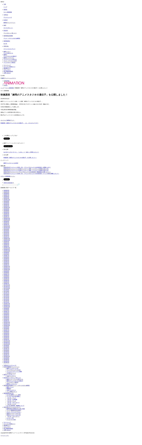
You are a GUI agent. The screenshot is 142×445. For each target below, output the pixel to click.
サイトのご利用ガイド (9, 66)
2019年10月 (7, 251)
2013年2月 (6, 362)
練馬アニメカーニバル (12, 368)
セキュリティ (7, 69)
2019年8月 (6, 254)
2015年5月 (6, 333)
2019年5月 (6, 258)
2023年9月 (6, 209)
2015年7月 (6, 330)
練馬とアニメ (10, 387)
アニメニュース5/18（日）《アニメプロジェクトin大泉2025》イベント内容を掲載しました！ (31, 173)
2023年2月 (6, 215)
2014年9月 (6, 345)
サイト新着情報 (9, 88)
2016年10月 (7, 306)
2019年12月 (7, 247)
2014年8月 (6, 347)
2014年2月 (6, 353)
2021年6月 (6, 230)
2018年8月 (6, 272)
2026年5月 (6, 190)
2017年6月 (6, 294)
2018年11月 (7, 268)
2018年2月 (6, 282)
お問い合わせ (7, 73)
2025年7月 (6, 195)
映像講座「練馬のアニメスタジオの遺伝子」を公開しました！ (20, 157)
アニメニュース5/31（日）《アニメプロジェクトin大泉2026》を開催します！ (27, 167)
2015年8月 (6, 328)
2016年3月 (6, 317)
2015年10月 (7, 325)
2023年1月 (6, 216)
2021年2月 (6, 235)
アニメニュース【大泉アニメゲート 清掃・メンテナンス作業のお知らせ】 (26, 169)
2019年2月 (6, 263)
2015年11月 (7, 323)
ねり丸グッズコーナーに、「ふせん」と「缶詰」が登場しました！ (21, 152)
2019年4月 (6, 260)
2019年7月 (6, 255)
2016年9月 (6, 308)
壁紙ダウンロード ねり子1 (13, 413)
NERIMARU (9, 393)
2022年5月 (6, 221)
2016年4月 (6, 316)
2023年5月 (6, 212)
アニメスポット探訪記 (12, 382)
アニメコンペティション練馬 (14, 371)
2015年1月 (6, 339)
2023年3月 (6, 213)
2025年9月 (6, 193)
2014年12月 (7, 341)
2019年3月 (6, 261)
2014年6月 (6, 350)
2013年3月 (6, 361)
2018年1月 (6, 283)
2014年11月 (7, 342)
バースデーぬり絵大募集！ (14, 396)
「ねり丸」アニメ (11, 398)
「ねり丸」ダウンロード (13, 402)
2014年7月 (6, 348)
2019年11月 (7, 249)
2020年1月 (6, 246)
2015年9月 (6, 327)
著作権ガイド (7, 68)
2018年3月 (6, 280)
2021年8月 (6, 229)
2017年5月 (6, 296)
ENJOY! (12, 377)
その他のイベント (11, 373)
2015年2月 (6, 337)
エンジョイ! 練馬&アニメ (8, 120)
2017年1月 (6, 302)
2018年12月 (7, 266)
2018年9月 (6, 271)
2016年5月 (6, 314)
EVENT (11, 367)
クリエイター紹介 (11, 419)
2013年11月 (7, 356)
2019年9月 (6, 252)
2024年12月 (7, 199)
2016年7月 (6, 311)
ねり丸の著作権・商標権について (15, 405)
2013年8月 (6, 358)
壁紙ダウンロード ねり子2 (13, 415)
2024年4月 (6, 204)
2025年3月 (6, 198)
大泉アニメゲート (11, 376)
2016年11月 (7, 305)
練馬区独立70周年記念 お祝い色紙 (16, 408)
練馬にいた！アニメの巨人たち (15, 379)
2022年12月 (7, 218)
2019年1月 (6, 264)
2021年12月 (7, 226)
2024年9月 (6, 201)
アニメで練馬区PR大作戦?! (14, 410)
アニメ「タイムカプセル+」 (14, 411)
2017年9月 (6, 289)
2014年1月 (6, 354)
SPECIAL (12, 407)
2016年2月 (6, 319)
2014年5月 (6, 351)
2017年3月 (6, 299)
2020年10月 (7, 240)
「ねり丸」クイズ (11, 404)
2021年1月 (6, 237)
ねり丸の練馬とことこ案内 (14, 394)
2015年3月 (6, 336)
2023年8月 (6, 210)
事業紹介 (9, 388)
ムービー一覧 (10, 418)
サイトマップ (7, 65)
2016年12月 (7, 303)
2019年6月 (6, 257)
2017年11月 (7, 286)
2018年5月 (6, 277)
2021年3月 (6, 233)
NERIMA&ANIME (17, 385)
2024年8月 (6, 202)
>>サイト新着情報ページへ (8, 176)
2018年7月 (6, 274)
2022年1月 (6, 224)
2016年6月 (6, 313)
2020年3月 (6, 243)
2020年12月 (7, 238)
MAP (10, 374)
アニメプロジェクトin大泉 (13, 370)
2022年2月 (6, 223)
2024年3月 (6, 206)
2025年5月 (6, 196)
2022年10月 (7, 220)
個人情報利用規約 (8, 71)
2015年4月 (6, 334)
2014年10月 (7, 344)
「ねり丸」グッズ (11, 401)
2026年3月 (6, 192)
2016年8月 (6, 309)
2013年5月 (6, 359)
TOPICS (10, 365)
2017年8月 (6, 291)
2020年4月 (6, 241)
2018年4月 (6, 278)
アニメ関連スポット (12, 391)
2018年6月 (6, 275)
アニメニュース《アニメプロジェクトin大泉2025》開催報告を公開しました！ (27, 172)
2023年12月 (7, 207)
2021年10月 (7, 227)
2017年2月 (6, 300)
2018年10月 (7, 269)
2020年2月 (6, 244)
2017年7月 (6, 292)
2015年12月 (7, 322)
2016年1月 (6, 320)
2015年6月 (6, 331)
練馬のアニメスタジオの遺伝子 (15, 380)
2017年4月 (6, 297)
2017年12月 (7, 285)
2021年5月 (6, 232)
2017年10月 (7, 288)
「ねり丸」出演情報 (12, 399)
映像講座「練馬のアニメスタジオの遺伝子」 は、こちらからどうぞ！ (19, 123)
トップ (2, 88)
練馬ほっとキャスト (12, 384)
